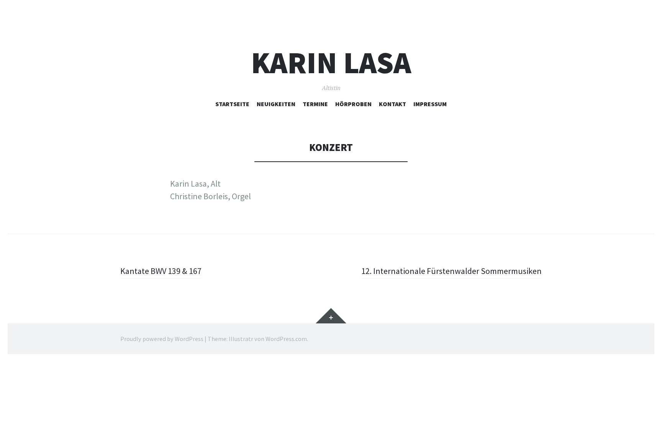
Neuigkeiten (276, 104)
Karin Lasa (331, 62)
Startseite (232, 104)
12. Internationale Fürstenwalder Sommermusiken (451, 271)
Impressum (430, 104)
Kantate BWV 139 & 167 (161, 271)
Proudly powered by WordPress (161, 339)
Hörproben (353, 104)
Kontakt (392, 104)
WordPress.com (286, 339)
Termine (315, 104)
